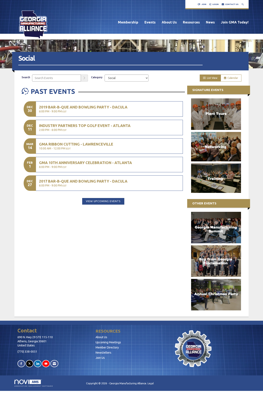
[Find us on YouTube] (46, 363)
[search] (84, 78)
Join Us (100, 357)
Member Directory (107, 347)
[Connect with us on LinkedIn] (38, 363)
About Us (169, 22)
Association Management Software (33, 386)
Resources (191, 22)
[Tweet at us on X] (29, 363)
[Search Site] (243, 4)
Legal (151, 383)
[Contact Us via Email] (54, 363)
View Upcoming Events (103, 201)
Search (26, 77)
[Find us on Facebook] (21, 363)
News (210, 22)
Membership (128, 22)
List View (211, 77)
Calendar (232, 77)
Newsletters (103, 352)
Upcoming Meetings (108, 342)
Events (150, 22)
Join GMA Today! (235, 22)
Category (97, 77)
